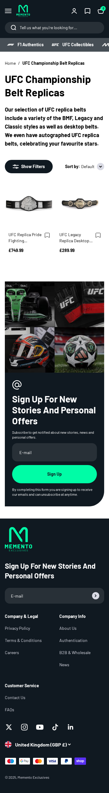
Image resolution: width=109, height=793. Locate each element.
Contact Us (15, 697)
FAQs (9, 709)
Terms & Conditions (23, 640)
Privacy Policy (17, 628)
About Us (68, 628)
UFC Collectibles (78, 44)
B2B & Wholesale (75, 652)
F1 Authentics (31, 44)
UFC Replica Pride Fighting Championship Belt (24, 238)
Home (10, 63)
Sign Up (54, 474)
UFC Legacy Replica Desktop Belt (74, 238)
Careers (12, 652)
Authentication (73, 640)
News (64, 664)
